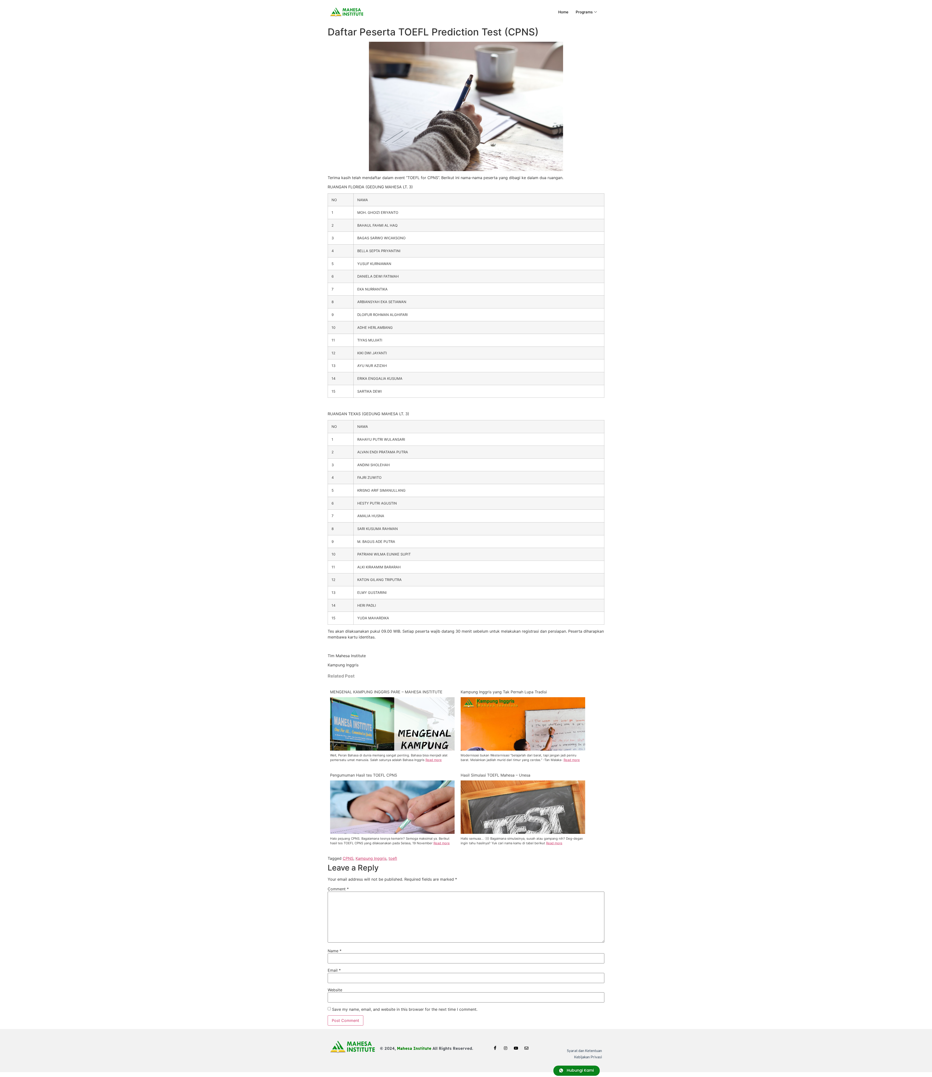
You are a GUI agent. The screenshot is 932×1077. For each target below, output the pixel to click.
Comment (338, 889)
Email (334, 970)
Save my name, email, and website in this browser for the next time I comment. (404, 1009)
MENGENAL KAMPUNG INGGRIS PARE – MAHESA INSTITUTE (386, 691)
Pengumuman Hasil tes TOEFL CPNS (363, 775)
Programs (584, 12)
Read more (433, 760)
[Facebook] (495, 1046)
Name (334, 951)
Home (563, 12)
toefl (393, 858)
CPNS (348, 858)
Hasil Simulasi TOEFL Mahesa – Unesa (495, 775)
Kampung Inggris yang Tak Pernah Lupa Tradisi (504, 691)
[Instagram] (505, 1046)
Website (335, 990)
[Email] (526, 1046)
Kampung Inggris (371, 858)
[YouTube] (516, 1046)
